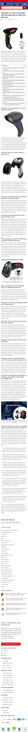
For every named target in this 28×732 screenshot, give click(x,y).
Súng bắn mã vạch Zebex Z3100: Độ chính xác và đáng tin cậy (14, 87)
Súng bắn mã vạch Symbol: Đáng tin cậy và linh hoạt (13, 93)
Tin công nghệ (4, 584)
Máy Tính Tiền (4, 567)
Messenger (19, 731)
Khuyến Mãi (4, 551)
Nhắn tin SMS (24, 731)
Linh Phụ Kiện (4, 553)
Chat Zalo (8, 731)
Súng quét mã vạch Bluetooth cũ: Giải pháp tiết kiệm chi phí (14, 78)
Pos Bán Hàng (4, 578)
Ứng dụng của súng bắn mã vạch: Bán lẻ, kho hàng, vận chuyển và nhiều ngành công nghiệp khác (13, 100)
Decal (2, 538)
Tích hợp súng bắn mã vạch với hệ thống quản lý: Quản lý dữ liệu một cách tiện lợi (13, 104)
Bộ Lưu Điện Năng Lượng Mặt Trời (9, 530)
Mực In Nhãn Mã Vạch (6, 569)
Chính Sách (4, 536)
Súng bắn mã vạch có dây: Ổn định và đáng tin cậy (13, 71)
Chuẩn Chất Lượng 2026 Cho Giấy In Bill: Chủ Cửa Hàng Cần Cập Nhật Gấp (15, 599)
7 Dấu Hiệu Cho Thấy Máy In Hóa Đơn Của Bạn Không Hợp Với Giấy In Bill (16, 609)
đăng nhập (8, 522)
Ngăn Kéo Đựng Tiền (6, 572)
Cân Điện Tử (4, 534)
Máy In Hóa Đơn (5, 559)
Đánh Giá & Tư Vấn (6, 540)
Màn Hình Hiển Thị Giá (6, 555)
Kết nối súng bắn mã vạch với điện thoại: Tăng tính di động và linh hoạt (13, 81)
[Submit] (25, 7)
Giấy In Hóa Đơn (5, 549)
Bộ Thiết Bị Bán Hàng (6, 532)
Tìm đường (3, 731)
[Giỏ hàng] (24, 4)
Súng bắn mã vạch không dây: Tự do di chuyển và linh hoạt (13, 68)
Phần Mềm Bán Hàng (6, 574)
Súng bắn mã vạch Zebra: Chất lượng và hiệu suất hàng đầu (13, 90)
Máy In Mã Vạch (5, 561)
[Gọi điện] (14, 729)
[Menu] (3, 4)
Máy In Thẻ (3, 563)
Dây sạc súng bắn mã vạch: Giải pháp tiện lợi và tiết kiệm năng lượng (14, 84)
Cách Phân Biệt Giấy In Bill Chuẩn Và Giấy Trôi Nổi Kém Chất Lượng (16, 614)
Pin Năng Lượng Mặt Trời (7, 576)
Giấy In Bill (3, 546)
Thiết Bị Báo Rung (5, 582)
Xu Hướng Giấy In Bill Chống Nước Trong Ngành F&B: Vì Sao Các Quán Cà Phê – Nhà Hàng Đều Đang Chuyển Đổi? (16, 604)
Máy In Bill (3, 557)
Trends (3, 586)
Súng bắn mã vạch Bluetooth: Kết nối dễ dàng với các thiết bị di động (13, 74)
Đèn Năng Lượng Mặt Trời (7, 544)
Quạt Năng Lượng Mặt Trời (7, 580)
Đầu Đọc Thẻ (4, 542)
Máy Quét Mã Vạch (5, 565)
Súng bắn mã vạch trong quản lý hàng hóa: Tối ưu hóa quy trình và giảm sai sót (13, 96)
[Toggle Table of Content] (23, 66)
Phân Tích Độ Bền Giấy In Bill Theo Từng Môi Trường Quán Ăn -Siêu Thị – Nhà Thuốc (16, 594)
